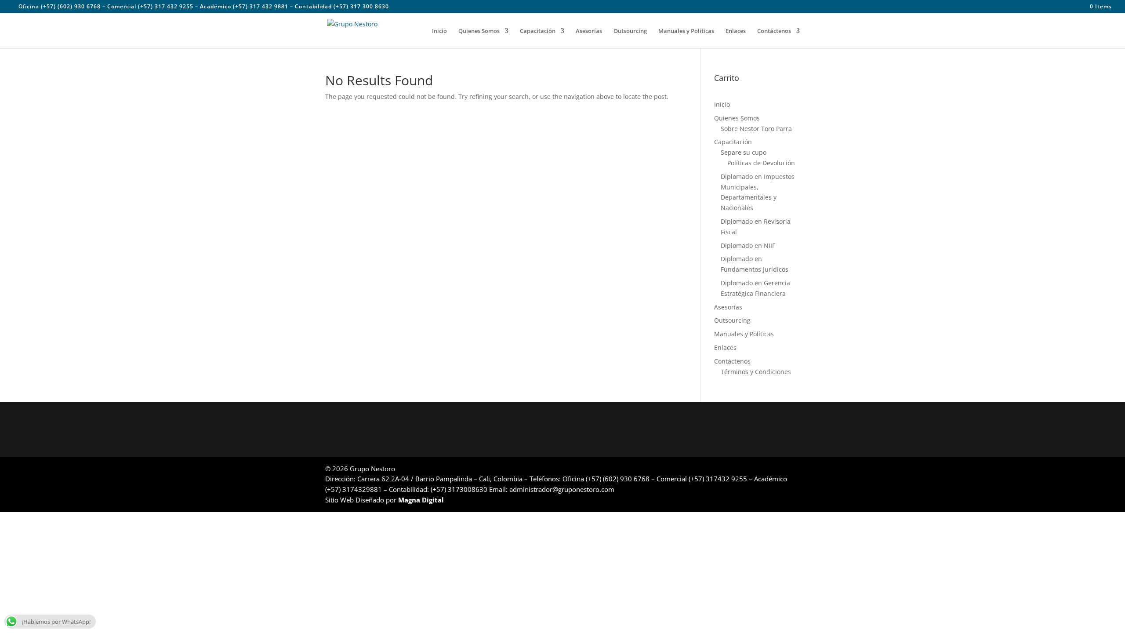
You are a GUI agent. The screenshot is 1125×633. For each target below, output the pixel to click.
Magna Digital (421, 499)
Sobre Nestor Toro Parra (756, 128)
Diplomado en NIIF (748, 245)
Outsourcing (630, 31)
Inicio (439, 31)
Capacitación (537, 31)
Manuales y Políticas (686, 31)
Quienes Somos (479, 31)
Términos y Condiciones (756, 371)
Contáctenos (774, 31)
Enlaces (736, 31)
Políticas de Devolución (761, 163)
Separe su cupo (743, 152)
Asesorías (589, 31)
